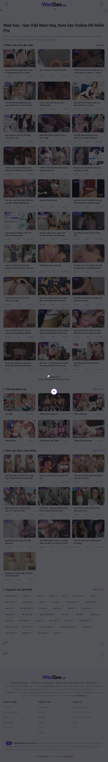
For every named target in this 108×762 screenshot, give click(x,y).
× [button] (54, 391)
